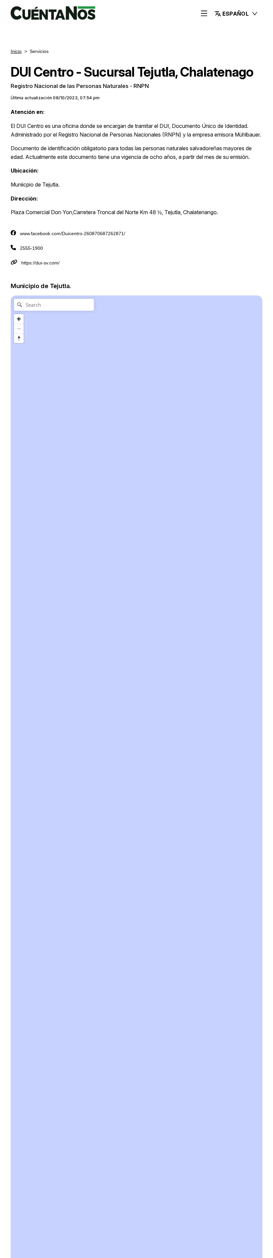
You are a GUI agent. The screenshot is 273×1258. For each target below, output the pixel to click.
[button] (236, 13)
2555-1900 (31, 248)
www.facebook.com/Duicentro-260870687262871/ (72, 233)
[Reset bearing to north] (19, 338)
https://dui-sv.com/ (40, 262)
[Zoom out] (19, 328)
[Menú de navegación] (204, 14)
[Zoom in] (19, 319)
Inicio (16, 51)
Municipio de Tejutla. (41, 285)
